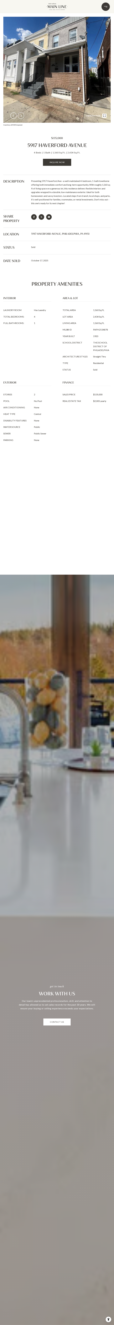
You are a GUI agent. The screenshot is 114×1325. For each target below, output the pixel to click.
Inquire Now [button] (57, 162)
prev (13, 115)
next (21, 115)
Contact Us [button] (57, 1022)
